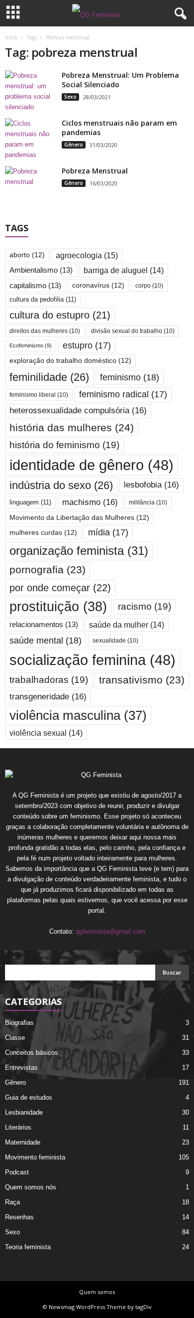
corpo (149, 285)
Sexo (70, 96)
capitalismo (35, 286)
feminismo (129, 377)
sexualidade (115, 640)
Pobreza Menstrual (95, 170)
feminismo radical (123, 394)
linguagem (30, 502)
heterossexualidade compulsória (78, 410)
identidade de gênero (91, 465)
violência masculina (78, 715)
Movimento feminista (35, 1157)
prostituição (58, 606)
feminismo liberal (38, 394)
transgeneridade (48, 696)
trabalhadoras (48, 679)
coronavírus (98, 285)
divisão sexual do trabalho (133, 331)
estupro (87, 345)
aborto (27, 255)
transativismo (142, 679)
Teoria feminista (28, 1247)
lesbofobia (151, 485)
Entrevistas (21, 1067)
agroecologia (87, 255)
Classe (15, 1037)
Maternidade (22, 1142)
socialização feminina (92, 660)
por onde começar (60, 587)
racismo (144, 606)
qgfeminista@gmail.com (110, 931)
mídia (108, 532)
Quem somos (97, 1292)
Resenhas (19, 1217)
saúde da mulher (126, 625)
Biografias (19, 1022)
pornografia (47, 569)
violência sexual (46, 733)
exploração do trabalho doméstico (70, 360)
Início (11, 37)
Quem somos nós (30, 1187)
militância (148, 502)
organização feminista (78, 550)
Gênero (73, 144)
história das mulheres (71, 428)
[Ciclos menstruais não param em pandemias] (30, 139)
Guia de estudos (28, 1097)
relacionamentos (43, 625)
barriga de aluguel (124, 270)
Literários (18, 1127)
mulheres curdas (43, 532)
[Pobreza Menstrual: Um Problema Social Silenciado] (30, 91)
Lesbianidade (24, 1112)
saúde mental (45, 640)
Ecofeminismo (30, 345)
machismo (90, 502)
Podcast (17, 1172)
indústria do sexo (61, 485)
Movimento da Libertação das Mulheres (79, 517)
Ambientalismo (41, 270)
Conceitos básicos (31, 1052)
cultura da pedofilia (42, 299)
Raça (12, 1202)
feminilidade (49, 377)
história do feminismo (64, 445)
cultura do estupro (59, 315)
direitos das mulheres (44, 331)
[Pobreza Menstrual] (30, 184)
